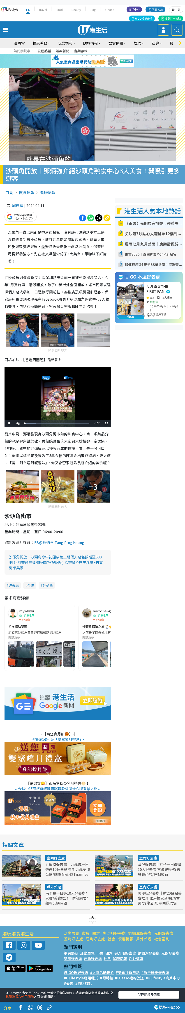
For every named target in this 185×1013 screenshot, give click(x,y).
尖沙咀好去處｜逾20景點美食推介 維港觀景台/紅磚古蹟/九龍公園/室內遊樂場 (160, 898)
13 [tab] (82, 66)
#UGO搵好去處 (76, 972)
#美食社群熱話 (128, 972)
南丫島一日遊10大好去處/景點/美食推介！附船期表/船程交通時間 (66, 898)
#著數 (68, 983)
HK (28, 9)
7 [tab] (82, 61)
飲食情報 (26, 192)
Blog (93, 9)
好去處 (14, 585)
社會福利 (161, 939)
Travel (43, 9)
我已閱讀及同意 (149, 994)
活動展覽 (71, 933)
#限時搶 (106, 978)
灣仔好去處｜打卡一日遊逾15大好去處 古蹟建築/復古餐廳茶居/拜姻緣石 (159, 869)
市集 (86, 933)
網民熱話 (71, 953)
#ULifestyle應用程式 (81, 978)
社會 (111, 939)
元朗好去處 (163, 933)
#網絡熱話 (83, 983)
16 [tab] (96, 66)
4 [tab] (96, 55)
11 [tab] (100, 61)
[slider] (57, 423)
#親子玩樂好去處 (155, 972)
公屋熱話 (44, 50)
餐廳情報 (48, 192)
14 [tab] (87, 66)
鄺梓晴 (17, 205)
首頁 (9, 192)
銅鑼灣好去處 (139, 933)
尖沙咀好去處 (114, 933)
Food (59, 9)
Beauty (76, 9)
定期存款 (81, 50)
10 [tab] (96, 61)
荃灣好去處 (73, 939)
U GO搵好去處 (144, 18)
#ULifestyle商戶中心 (163, 978)
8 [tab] (87, 61)
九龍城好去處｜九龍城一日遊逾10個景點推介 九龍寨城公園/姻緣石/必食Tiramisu (67, 869)
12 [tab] (105, 61)
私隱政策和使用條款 (20, 996)
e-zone (109, 9)
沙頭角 (48, 585)
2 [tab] (87, 55)
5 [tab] (100, 55)
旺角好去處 (95, 939)
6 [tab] (105, 55)
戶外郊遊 (54, 887)
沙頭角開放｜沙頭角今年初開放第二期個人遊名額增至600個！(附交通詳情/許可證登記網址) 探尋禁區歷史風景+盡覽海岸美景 (56, 562)
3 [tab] (91, 55)
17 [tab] (100, 66)
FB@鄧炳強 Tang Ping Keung (59, 542)
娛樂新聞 (62, 50)
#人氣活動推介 (102, 972)
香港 (30, 585)
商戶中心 (134, 9)
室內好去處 (56, 858)
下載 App (157, 9)
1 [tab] (82, 55)
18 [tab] (105, 66)
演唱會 (19, 43)
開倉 (96, 933)
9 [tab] (91, 61)
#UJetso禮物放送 (129, 978)
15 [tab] (91, 66)
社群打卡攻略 (173, 18)
